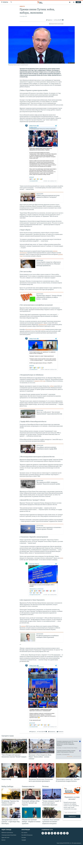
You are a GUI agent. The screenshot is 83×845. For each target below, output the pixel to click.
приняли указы (42, 324)
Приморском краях (40, 329)
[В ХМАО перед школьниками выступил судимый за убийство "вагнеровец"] (28, 197)
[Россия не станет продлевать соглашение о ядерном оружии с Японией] (28, 529)
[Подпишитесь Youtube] (52, 833)
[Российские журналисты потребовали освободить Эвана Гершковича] (28, 637)
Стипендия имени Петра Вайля (9, 835)
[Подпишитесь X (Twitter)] (49, 833)
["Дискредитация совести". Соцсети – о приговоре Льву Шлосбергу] (11, 812)
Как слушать (24, 832)
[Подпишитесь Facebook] (46, 833)
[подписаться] (67, 833)
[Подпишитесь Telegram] (55, 833)
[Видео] (70, 2)
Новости (22, 6)
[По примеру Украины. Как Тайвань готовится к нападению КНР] (11, 794)
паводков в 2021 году (39, 381)
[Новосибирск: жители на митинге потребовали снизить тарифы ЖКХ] (28, 449)
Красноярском (30, 329)
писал (61, 558)
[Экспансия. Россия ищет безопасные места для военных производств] (41, 770)
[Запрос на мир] (14, 770)
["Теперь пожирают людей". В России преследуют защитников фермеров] (51, 794)
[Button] (49, 20)
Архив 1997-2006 (5, 837)
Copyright (24, 840)
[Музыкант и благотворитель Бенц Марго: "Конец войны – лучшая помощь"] (41, 746)
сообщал (51, 386)
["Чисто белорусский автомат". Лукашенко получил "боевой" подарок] (14, 746)
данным (23, 626)
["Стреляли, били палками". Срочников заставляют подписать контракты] (51, 812)
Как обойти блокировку (27, 835)
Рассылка (24, 837)
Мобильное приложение (7, 832)
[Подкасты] (64, 833)
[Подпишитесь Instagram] (58, 833)
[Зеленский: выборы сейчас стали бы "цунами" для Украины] (31, 794)
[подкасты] (74, 2)
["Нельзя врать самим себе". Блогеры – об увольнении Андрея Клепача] (68, 770)
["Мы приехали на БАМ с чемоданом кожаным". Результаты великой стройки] (28, 484)
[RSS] (61, 833)
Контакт (3, 840)
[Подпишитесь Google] (43, 833)
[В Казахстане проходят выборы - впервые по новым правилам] (31, 812)
